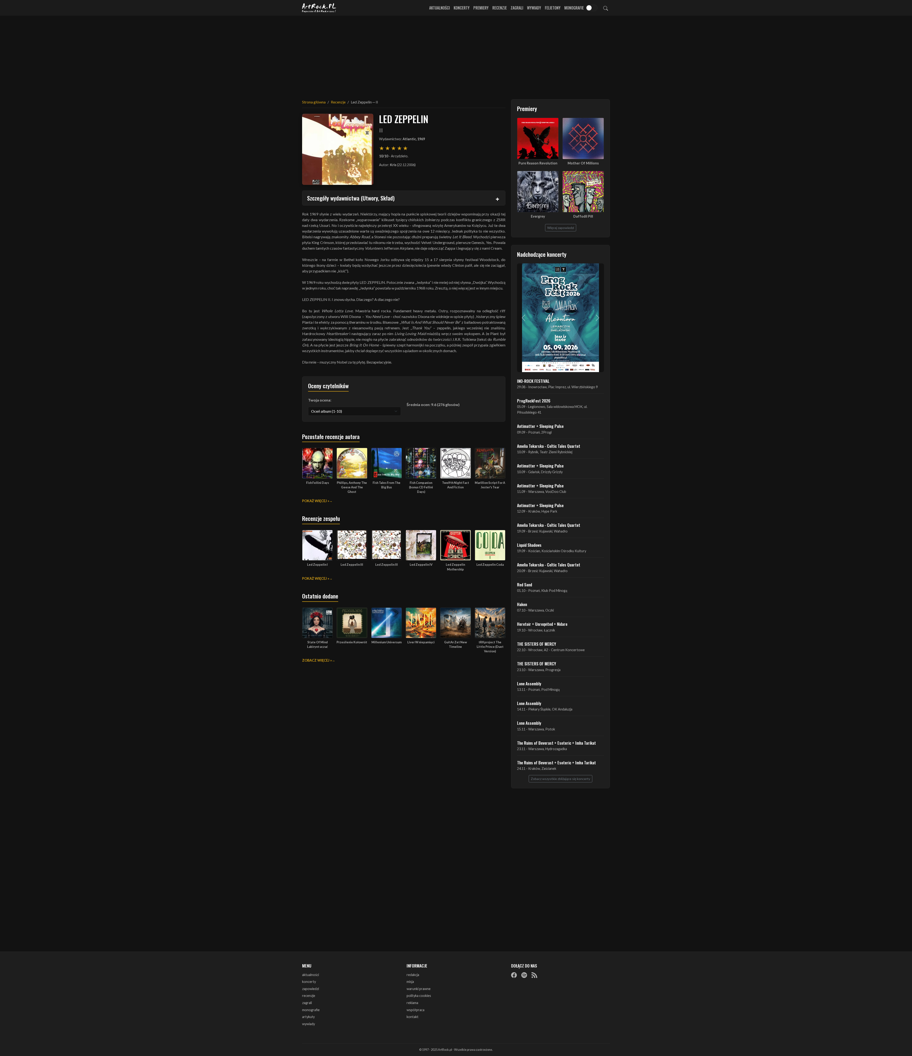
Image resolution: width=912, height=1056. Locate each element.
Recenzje (499, 8)
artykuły (308, 1017)
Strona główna (314, 102)
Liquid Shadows (529, 545)
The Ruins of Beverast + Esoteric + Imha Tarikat (556, 743)
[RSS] (534, 975)
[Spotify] (524, 975)
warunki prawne (419, 989)
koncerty (309, 982)
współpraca (415, 1010)
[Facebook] (514, 975)
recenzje (308, 996)
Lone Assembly (529, 683)
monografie (311, 1010)
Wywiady (534, 8)
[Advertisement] (456, 54)
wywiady (308, 1024)
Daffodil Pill (583, 216)
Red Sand (524, 584)
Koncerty (462, 8)
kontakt (412, 1017)
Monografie (574, 8)
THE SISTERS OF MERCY (536, 644)
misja (410, 982)
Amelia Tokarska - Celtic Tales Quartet (548, 446)
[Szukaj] (605, 8)
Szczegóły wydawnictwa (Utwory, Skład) (350, 198)
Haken (522, 604)
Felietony (552, 8)
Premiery (481, 8)
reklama (412, 1003)
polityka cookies (419, 996)
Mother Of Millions (583, 163)
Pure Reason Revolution (537, 163)
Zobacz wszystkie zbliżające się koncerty (560, 779)
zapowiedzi (310, 989)
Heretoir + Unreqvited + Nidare (542, 624)
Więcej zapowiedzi (560, 228)
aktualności (310, 975)
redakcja (413, 975)
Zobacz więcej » (317, 660)
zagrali (307, 1003)
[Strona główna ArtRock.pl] (319, 8)
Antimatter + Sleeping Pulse (540, 426)
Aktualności (439, 8)
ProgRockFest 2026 (533, 400)
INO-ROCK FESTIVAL (533, 381)
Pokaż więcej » (315, 501)
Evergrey (538, 216)
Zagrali (517, 8)
